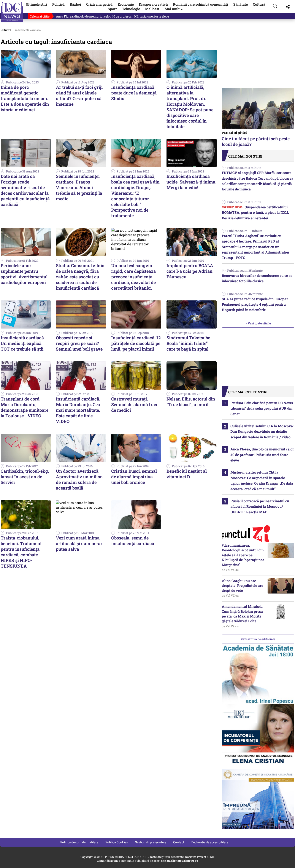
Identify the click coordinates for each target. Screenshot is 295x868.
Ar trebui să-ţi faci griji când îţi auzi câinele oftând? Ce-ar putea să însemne (79, 95)
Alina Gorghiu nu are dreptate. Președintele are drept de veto (242, 585)
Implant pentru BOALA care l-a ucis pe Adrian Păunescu (190, 271)
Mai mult (174, 8)
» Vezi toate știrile (258, 323)
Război (75, 4)
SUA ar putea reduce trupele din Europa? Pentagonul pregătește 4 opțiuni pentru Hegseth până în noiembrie (255, 304)
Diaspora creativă (153, 4)
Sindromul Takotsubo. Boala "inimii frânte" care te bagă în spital (189, 343)
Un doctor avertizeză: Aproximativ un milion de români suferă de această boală (79, 479)
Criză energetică (99, 4)
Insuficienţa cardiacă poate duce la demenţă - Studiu (135, 92)
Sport (112, 8)
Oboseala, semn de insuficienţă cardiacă (132, 540)
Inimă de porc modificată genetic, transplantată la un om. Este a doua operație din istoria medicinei (25, 98)
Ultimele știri (36, 4)
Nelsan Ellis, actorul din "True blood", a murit (191, 401)
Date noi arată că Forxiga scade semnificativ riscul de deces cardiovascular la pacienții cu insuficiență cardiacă (25, 190)
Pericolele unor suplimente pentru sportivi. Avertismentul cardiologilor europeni (24, 274)
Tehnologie (131, 8)
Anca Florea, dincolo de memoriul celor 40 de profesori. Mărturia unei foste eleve (112, 16)
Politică (58, 4)
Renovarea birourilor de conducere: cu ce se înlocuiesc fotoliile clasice (257, 278)
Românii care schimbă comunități (200, 4)
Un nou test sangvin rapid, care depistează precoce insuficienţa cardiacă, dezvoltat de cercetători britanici (133, 277)
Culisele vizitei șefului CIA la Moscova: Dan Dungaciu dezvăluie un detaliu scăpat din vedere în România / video (262, 431)
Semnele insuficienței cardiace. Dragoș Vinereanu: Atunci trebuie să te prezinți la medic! (79, 187)
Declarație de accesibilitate (209, 842)
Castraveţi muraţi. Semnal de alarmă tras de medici (134, 404)
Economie (126, 4)
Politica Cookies (116, 842)
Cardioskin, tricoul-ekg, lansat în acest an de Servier (25, 476)
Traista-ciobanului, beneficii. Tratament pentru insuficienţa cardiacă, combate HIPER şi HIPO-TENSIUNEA (21, 552)
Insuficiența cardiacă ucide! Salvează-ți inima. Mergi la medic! (191, 181)
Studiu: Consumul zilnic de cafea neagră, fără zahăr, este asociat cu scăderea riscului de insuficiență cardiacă (80, 277)
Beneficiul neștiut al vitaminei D (187, 473)
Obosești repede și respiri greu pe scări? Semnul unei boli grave (79, 343)
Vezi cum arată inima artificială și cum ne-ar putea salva (79, 543)
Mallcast (152, 8)
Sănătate (240, 4)
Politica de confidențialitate (79, 842)
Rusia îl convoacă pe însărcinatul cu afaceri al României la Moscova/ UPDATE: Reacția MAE (259, 506)
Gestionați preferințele (150, 842)
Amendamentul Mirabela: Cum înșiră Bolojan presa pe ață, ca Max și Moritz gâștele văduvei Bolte (242, 613)
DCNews (12, 12)
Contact (178, 842)
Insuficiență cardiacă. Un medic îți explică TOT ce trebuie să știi (23, 343)
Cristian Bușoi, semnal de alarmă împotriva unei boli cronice (134, 476)
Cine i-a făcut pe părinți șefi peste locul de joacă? (256, 139)
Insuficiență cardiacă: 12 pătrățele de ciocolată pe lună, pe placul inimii (136, 343)
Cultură (259, 4)
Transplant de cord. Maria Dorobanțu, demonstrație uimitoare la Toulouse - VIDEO (24, 407)
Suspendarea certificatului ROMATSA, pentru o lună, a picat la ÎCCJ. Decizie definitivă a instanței (255, 212)
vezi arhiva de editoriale (258, 639)
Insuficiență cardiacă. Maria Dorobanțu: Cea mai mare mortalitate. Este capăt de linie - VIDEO (78, 410)
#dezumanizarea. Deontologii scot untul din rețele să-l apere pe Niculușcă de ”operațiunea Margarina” (243, 555)
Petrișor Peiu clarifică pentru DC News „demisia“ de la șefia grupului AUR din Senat (261, 408)
